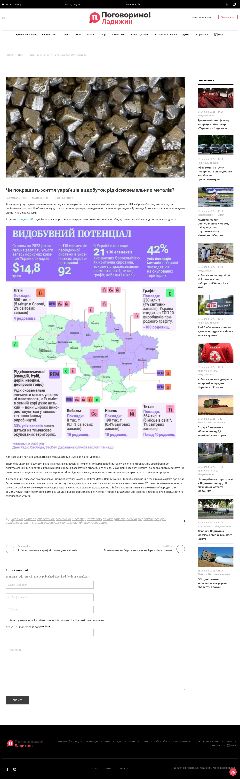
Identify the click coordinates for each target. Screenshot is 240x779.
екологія (30, 519)
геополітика (69, 522)
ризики (132, 519)
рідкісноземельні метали (24, 522)
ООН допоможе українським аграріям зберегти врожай (212, 583)
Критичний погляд (208, 371)
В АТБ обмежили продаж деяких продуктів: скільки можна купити (215, 331)
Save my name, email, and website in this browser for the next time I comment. (57, 620)
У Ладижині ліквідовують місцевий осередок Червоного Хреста (215, 383)
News (20, 55)
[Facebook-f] (227, 4)
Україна (17, 519)
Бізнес (201, 422)
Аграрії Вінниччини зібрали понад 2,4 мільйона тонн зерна (212, 431)
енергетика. (46, 519)
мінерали (85, 522)
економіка (63, 519)
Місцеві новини (206, 115)
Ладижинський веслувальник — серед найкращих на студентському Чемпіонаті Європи (213, 227)
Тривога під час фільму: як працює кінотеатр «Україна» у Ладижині (214, 124)
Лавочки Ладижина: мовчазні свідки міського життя (215, 534)
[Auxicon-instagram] (234, 4)
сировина (100, 522)
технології (94, 519)
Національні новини (39, 55)
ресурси (160, 519)
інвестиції (79, 519)
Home (10, 55)
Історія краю (204, 526)
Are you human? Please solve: (24, 627)
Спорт (221, 215)
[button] (3, 18)
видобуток (145, 519)
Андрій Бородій (41, 198)
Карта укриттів (133, 4)
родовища (51, 522)
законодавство (114, 519)
